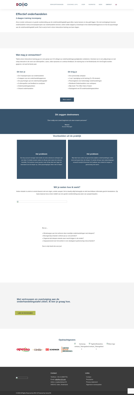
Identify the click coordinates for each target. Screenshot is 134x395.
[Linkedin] (117, 393)
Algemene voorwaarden (94, 384)
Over (83, 4)
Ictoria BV (48, 393)
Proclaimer (89, 379)
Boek (100, 4)
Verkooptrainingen (57, 4)
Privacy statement (92, 382)
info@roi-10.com (60, 379)
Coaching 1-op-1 (72, 4)
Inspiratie (92, 4)
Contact (109, 4)
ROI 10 (36, 393)
